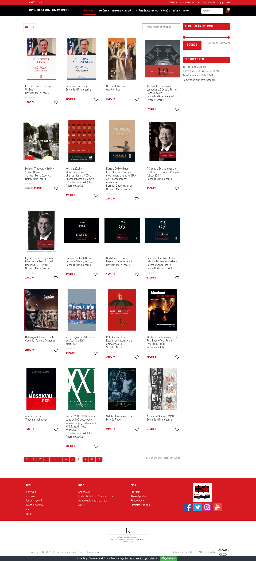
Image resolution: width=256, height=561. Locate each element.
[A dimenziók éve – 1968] (162, 389)
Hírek (29, 514)
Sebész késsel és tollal (119, 418)
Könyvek (31, 492)
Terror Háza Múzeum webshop (48, 10)
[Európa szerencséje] (81, 59)
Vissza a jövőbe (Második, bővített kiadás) (80, 341)
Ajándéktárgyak (35, 505)
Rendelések (137, 501)
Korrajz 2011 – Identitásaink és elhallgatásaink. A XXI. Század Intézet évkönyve (81, 177)
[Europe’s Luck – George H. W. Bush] (41, 59)
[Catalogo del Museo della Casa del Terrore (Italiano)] (41, 310)
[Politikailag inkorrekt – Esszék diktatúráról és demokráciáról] (122, 310)
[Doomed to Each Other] (81, 230)
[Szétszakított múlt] (122, 59)
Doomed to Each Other (79, 261)
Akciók (30, 509)
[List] (33, 27)
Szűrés (192, 45)
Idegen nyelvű (34, 501)
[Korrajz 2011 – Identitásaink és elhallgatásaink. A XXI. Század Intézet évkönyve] (81, 141)
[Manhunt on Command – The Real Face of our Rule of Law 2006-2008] (162, 310)
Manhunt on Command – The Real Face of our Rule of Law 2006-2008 (162, 342)
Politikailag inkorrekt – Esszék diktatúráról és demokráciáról (119, 342)
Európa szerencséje (78, 88)
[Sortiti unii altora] (122, 230)
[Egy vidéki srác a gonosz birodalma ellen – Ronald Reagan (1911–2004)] (41, 231)
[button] (229, 10)
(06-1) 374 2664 (36, 3)
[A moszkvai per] (41, 389)
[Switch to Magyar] (227, 3)
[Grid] (26, 27)
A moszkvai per (36, 418)
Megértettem (168, 559)
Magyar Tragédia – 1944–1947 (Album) (39, 174)
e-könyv (30, 496)
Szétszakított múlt (117, 88)
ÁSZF (81, 505)
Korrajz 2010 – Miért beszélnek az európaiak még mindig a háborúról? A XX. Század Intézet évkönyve (121, 179)
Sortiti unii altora (119, 261)
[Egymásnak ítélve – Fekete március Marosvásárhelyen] (162, 230)
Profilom (135, 492)
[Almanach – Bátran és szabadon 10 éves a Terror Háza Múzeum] (162, 58)
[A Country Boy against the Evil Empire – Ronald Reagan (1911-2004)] (162, 141)
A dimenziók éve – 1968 (160, 418)
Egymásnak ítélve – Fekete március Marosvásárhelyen (162, 263)
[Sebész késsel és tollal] (122, 389)
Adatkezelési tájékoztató (92, 501)
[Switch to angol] (221, 3)
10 (92, 459)
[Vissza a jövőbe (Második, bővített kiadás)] (82, 310)
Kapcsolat (84, 492)
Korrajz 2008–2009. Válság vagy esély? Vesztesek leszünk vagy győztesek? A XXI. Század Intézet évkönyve (81, 426)
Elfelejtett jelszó (140, 505)
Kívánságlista (138, 496)
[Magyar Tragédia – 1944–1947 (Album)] (41, 141)
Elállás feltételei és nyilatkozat (96, 496)
